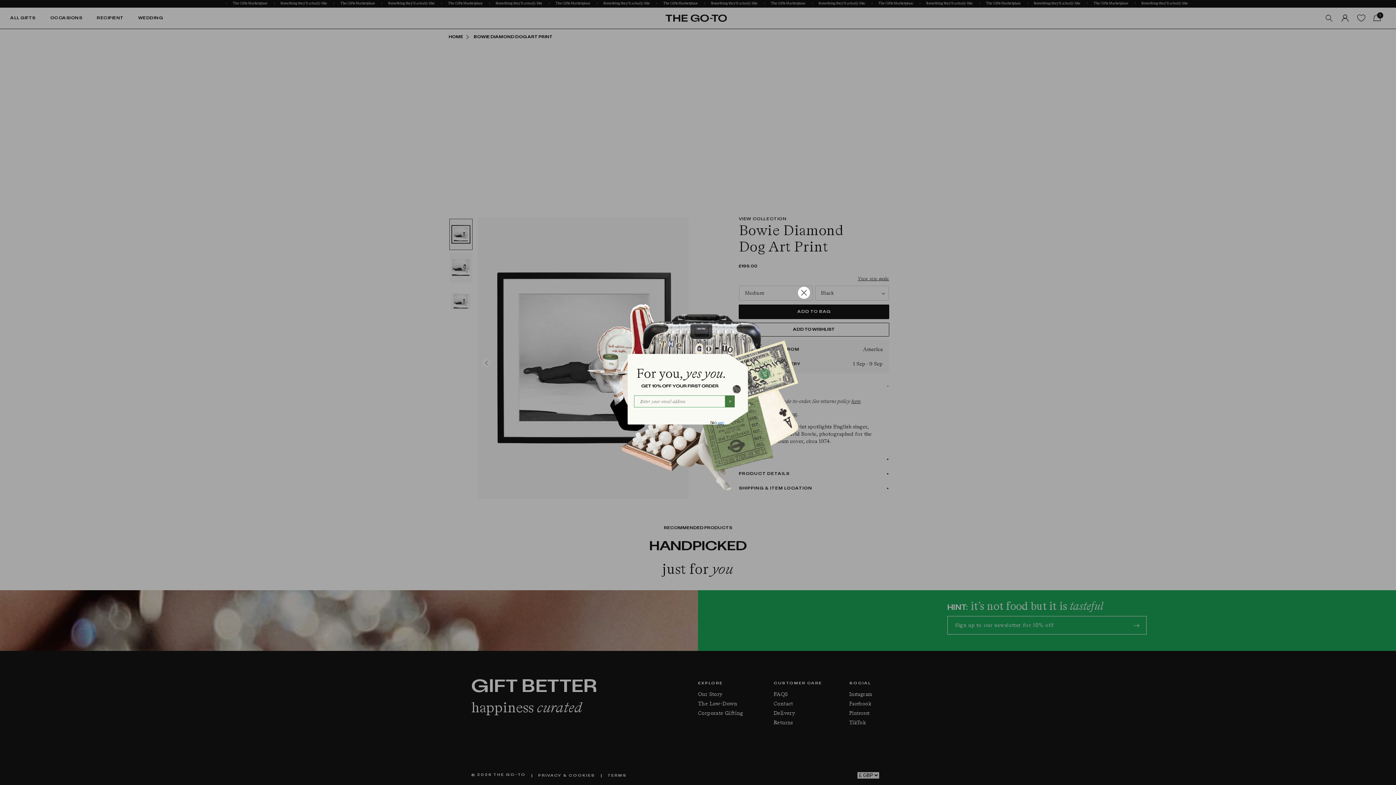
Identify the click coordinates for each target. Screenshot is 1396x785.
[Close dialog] (804, 292)
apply (721, 423)
